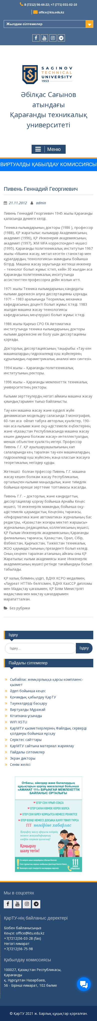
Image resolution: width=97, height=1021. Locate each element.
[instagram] (52, 38)
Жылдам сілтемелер (24, 24)
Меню (54, 149)
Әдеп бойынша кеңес (28, 690)
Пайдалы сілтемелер (27, 752)
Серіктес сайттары (26, 739)
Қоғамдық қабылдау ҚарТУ (33, 697)
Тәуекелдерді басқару (28, 703)
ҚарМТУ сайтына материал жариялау (42, 745)
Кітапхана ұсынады (26, 715)
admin (41, 202)
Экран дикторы (22, 758)
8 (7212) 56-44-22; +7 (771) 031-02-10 (50, 4)
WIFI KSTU (18, 722)
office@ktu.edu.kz (51, 12)
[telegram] (61, 38)
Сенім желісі (20, 764)
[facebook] (36, 38)
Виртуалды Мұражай (27, 709)
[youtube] (44, 38)
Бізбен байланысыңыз (22, 927)
